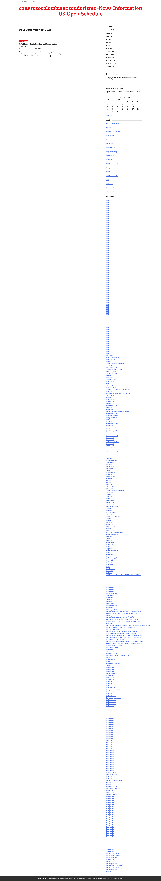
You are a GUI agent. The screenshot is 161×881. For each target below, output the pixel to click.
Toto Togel (110, 486)
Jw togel (109, 742)
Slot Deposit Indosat (113, 664)
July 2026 (109, 33)
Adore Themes (117, 879)
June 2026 (109, 36)
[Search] (140, 20)
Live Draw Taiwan (112, 416)
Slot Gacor (109, 184)
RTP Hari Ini (110, 446)
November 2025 (111, 57)
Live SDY (109, 523)
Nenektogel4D (111, 559)
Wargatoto (110, 797)
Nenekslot (109, 484)
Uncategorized (23, 41)
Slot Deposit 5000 (112, 406)
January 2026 (110, 51)
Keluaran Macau (111, 609)
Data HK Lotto (111, 694)
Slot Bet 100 (110, 525)
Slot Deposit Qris (111, 654)
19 (127, 107)
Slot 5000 (109, 426)
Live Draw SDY (111, 500)
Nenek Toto (110, 680)
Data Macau (110, 402)
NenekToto (110, 668)
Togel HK (109, 514)
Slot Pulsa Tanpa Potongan (115, 363)
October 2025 (110, 60)
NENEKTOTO (110, 678)
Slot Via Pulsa (110, 192)
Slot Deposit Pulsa (112, 176)
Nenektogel (110, 502)
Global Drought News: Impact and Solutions (119, 85)
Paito (108, 567)
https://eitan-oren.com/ (114, 865)
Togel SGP (109, 385)
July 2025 (109, 70)
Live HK (108, 375)
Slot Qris (109, 785)
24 (117, 109)
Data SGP (109, 510)
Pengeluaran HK (111, 367)
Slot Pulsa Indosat (112, 164)
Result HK (109, 408)
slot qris (109, 383)
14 (137, 104)
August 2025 (110, 66)
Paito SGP (109, 377)
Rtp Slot (109, 537)
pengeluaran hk (111, 428)
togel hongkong (111, 557)
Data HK (109, 160)
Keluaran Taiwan (111, 371)
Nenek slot (109, 726)
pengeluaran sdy (111, 774)
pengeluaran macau (113, 506)
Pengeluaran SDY (112, 857)
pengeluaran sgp (112, 430)
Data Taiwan (110, 660)
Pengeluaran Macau (113, 168)
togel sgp (109, 458)
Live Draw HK (110, 148)
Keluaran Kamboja (112, 436)
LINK (107, 200)
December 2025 (111, 54)
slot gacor (109, 478)
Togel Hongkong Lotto (113, 698)
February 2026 (110, 48)
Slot (107, 180)
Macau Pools (110, 674)
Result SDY (109, 420)
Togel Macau (110, 396)
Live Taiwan (110, 658)
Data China (110, 859)
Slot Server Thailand (113, 516)
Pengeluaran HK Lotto (113, 690)
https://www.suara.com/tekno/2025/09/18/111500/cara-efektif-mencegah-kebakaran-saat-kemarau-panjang (125, 613)
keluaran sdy (110, 359)
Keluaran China (111, 527)
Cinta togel (110, 750)
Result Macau (110, 603)
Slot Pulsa (109, 410)
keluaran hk (110, 188)
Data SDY (109, 361)
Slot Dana (109, 518)
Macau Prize (110, 144)
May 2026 (109, 39)
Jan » (112, 116)
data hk (108, 434)
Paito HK (109, 456)
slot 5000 (109, 496)
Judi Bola (109, 365)
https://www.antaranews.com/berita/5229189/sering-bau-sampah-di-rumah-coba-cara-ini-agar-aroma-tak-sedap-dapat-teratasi (124, 637)
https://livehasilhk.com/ (114, 780)
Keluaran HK (110, 404)
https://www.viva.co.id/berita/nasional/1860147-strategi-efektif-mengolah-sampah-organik (122, 632)
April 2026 (109, 42)
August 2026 (110, 30)
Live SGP (109, 454)
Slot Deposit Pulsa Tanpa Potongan (118, 389)
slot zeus (109, 494)
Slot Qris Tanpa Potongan (114, 369)
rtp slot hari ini (111, 512)
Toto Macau (110, 462)
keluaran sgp (110, 392)
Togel (108, 470)
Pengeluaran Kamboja (113, 656)
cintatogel (109, 871)
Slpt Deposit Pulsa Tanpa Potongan (118, 394)
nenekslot (109, 448)
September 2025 (111, 63)
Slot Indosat (110, 172)
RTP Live (109, 422)
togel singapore (111, 387)
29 (107, 111)
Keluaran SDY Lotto (112, 793)
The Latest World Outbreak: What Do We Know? (120, 82)
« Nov (108, 116)
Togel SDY (109, 492)
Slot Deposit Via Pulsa (113, 132)
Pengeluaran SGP (112, 355)
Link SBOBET (110, 468)
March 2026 (109, 45)
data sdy (109, 480)
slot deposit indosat (112, 357)
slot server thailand (112, 442)
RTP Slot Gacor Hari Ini (113, 450)
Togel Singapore (111, 373)
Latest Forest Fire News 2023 (114, 88)
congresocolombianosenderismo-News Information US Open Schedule (80, 11)
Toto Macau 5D (133, 575)
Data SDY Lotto (111, 688)
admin (22, 48)
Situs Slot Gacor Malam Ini (114, 533)
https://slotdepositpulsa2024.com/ (118, 412)
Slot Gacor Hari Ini (112, 379)
